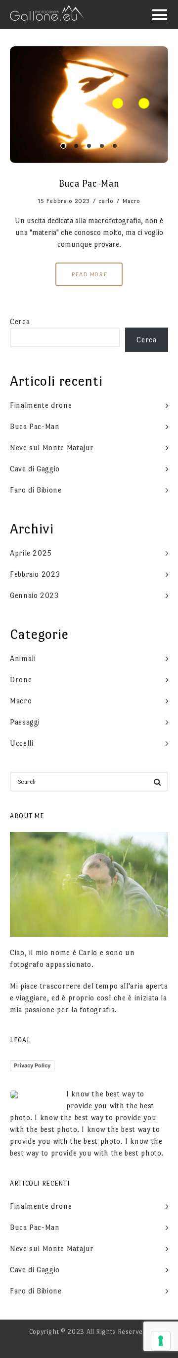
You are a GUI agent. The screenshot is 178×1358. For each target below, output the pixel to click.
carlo (105, 201)
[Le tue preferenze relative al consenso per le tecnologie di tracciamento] (160, 1340)
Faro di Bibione (36, 490)
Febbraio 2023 (35, 574)
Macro (131, 201)
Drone (21, 679)
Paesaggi (25, 722)
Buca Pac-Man (35, 426)
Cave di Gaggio (35, 468)
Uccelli (21, 743)
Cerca (20, 321)
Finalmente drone (41, 405)
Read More (89, 274)
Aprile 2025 (31, 553)
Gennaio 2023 (34, 595)
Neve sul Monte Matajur (52, 447)
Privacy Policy (32, 1065)
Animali (23, 658)
